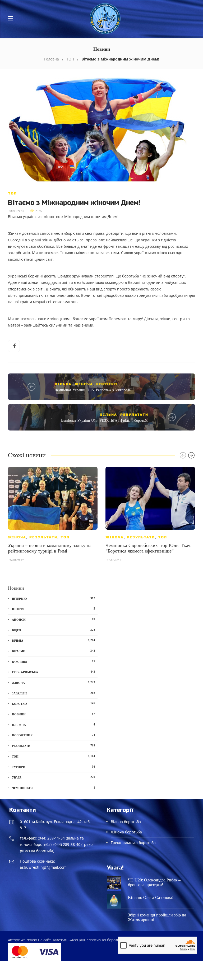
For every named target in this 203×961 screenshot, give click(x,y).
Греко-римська (53, 672)
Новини (53, 714)
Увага (53, 777)
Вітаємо (53, 651)
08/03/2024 (17, 210)
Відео (53, 630)
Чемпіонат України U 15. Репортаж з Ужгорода (93, 390)
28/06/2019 (114, 560)
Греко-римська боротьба (133, 842)
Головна (51, 59)
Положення (53, 735)
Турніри (53, 767)
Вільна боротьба (126, 821)
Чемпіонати (53, 788)
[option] (53, 517)
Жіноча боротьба (126, 831)
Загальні (53, 693)
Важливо (53, 661)
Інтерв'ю (53, 598)
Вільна (63, 384)
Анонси (53, 619)
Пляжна (53, 725)
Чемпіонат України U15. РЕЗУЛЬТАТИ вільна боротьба (103, 421)
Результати (134, 414)
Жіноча (84, 384)
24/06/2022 (17, 560)
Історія (53, 609)
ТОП (70, 59)
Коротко (106, 384)
